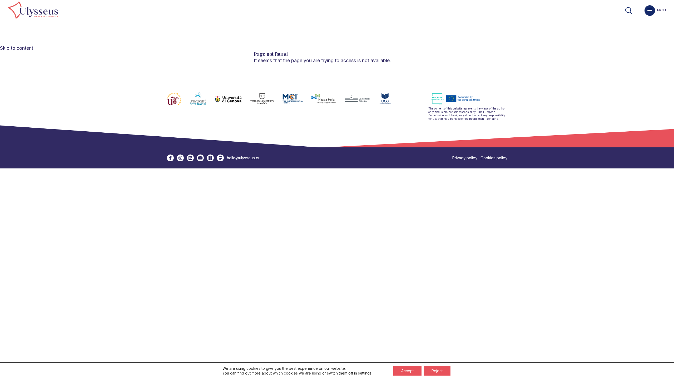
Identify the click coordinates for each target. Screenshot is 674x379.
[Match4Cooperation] (220, 158)
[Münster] (361, 102)
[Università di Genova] (232, 102)
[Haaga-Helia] (328, 102)
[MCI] (297, 102)
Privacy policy (464, 157)
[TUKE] (266, 102)
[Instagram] (180, 158)
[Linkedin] (190, 158)
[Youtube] (200, 158)
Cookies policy (493, 157)
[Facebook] (170, 158)
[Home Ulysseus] (33, 10)
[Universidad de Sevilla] (178, 102)
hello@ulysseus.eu (243, 157)
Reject (437, 370)
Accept (407, 370)
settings (364, 373)
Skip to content (16, 48)
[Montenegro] (389, 102)
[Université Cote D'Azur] (202, 102)
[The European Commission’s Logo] (459, 103)
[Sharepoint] (210, 158)
